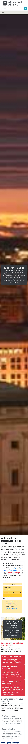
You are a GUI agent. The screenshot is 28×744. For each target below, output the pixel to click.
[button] (13, 628)
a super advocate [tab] (8, 596)
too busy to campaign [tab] (9, 584)
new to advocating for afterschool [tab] (9, 588)
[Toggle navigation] (3, 12)
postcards (11, 605)
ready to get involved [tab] (9, 592)
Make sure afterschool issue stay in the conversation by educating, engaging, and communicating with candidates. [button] (12, 659)
